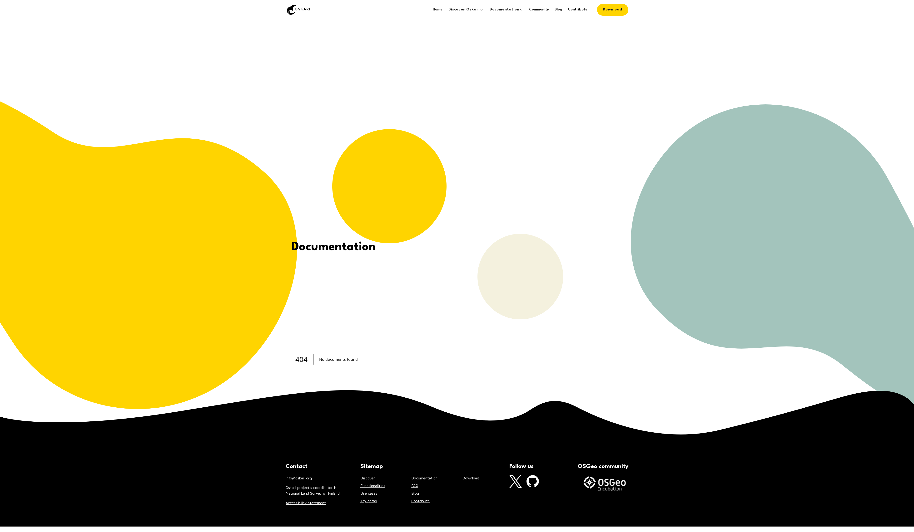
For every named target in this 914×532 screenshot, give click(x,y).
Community (539, 9)
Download (612, 7)
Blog (558, 9)
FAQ (414, 485)
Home (437, 9)
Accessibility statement (306, 503)
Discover (367, 478)
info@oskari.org (299, 478)
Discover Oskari (464, 9)
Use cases (368, 493)
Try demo (368, 501)
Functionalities (372, 485)
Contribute (577, 9)
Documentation (504, 9)
